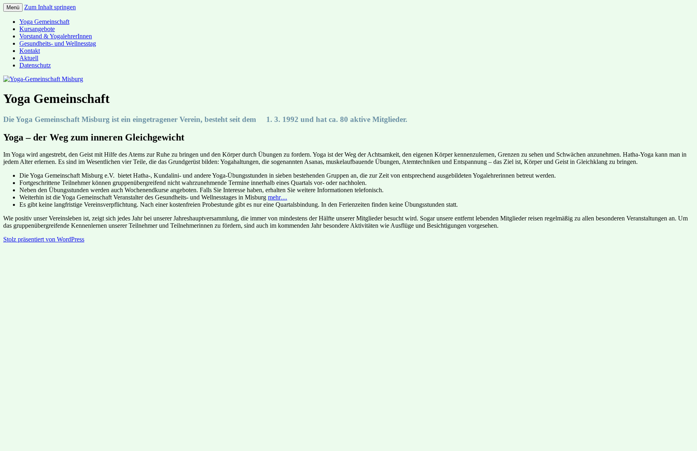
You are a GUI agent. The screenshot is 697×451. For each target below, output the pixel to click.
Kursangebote (37, 28)
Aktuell (28, 58)
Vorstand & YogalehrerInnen (55, 36)
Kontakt (29, 50)
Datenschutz (35, 65)
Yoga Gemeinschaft (44, 21)
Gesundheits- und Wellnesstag (57, 43)
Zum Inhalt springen (50, 7)
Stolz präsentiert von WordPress (43, 239)
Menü (12, 7)
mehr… (277, 197)
